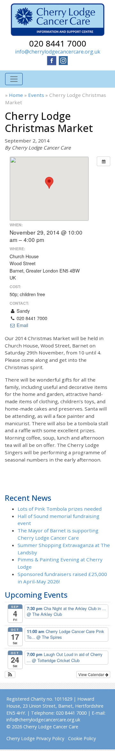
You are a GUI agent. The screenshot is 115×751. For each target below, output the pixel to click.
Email (21, 325)
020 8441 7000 (57, 43)
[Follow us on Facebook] (52, 59)
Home (16, 95)
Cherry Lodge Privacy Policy (35, 738)
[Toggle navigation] (14, 79)
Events (36, 95)
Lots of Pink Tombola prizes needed (60, 509)
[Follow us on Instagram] (63, 59)
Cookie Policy (82, 738)
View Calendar (91, 674)
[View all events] (103, 161)
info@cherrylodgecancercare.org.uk (57, 51)
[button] (10, 674)
